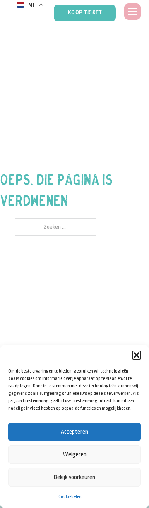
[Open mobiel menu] (132, 11)
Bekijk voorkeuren (74, 477)
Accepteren (74, 431)
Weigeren (75, 454)
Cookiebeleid (70, 496)
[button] (136, 355)
